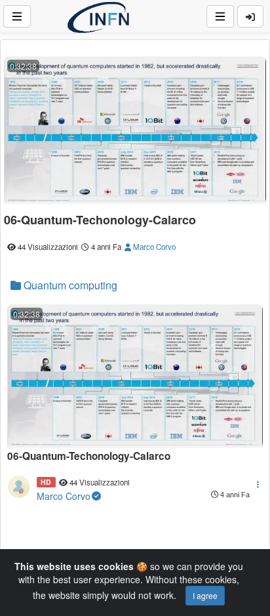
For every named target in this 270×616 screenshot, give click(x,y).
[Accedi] (250, 16)
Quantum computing (69, 285)
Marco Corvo (153, 246)
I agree (205, 595)
